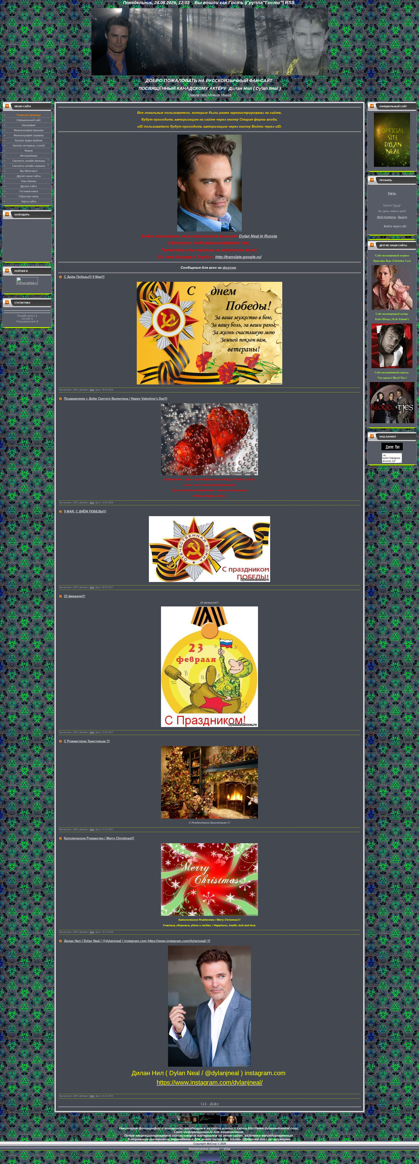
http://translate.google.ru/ (238, 257)
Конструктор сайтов (204, 1148)
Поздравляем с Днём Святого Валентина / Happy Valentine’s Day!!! (115, 398)
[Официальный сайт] (392, 165)
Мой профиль (210, 94)
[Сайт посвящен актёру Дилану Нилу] (392, 449)
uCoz (227, 1148)
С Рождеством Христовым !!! (87, 741)
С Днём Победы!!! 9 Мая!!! (84, 277)
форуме (229, 267)
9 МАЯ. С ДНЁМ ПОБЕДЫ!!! (85, 511)
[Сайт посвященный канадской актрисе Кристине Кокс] (209, 1122)
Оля (92, 390)
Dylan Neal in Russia (258, 236)
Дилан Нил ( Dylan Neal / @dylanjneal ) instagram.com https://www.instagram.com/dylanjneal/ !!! (137, 941)
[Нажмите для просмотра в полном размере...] (209, 230)
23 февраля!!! (74, 596)
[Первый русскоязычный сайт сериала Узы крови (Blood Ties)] (231, 1122)
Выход (226, 94)
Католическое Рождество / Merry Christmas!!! (99, 838)
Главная (193, 94)
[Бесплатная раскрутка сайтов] (209, 1160)
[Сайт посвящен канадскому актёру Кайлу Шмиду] (187, 1122)
